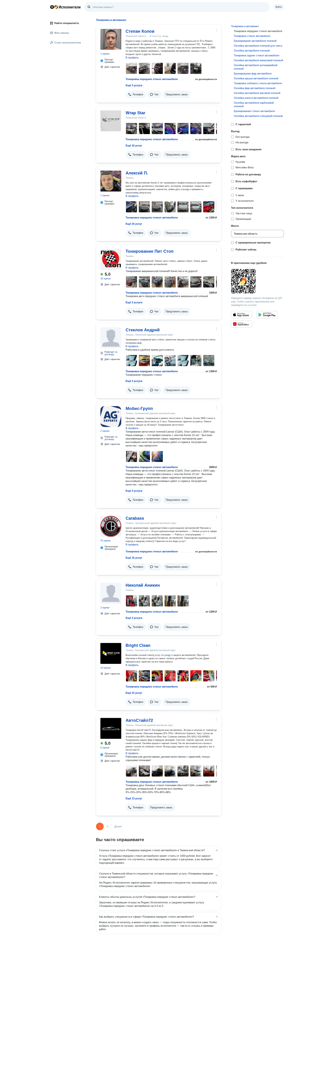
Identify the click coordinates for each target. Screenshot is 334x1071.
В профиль (132, 57)
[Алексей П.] (110, 181)
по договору (111, 353)
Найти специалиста (66, 23)
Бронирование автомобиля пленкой (255, 40)
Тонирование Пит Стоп (150, 251)
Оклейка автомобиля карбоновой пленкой (254, 104)
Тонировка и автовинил (245, 26)
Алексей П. (137, 173)
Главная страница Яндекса (52, 7)
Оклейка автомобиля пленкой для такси (258, 45)
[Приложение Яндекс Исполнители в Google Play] (267, 314)
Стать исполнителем (67, 42)
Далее (118, 826)
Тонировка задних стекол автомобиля (256, 55)
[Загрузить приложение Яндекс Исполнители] (257, 281)
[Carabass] (110, 526)
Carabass (135, 518)
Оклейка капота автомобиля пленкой (256, 97)
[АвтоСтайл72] (110, 728)
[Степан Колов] (110, 39)
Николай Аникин (143, 585)
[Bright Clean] (110, 653)
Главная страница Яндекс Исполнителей (65, 7)
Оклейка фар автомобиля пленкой (254, 88)
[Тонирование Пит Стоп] (110, 259)
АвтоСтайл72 (139, 720)
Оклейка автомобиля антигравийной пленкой (255, 67)
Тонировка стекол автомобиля (252, 35)
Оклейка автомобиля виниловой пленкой (258, 60)
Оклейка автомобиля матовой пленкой (257, 92)
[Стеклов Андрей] (110, 337)
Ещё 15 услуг (134, 557)
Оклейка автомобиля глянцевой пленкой (258, 115)
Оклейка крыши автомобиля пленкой (256, 78)
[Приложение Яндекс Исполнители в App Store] (241, 314)
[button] (136, 94)
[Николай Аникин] (110, 593)
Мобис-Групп (139, 408)
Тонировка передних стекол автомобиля (152, 79)
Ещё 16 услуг (134, 145)
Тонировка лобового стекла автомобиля (258, 83)
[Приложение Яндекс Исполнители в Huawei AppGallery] (241, 324)
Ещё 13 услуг (134, 798)
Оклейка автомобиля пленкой (252, 50)
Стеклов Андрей (143, 329)
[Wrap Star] (110, 120)
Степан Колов (140, 31)
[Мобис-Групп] (110, 416)
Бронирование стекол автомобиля (254, 111)
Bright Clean (138, 645)
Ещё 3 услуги (134, 85)
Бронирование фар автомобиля (253, 73)
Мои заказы (61, 32)
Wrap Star (135, 112)
